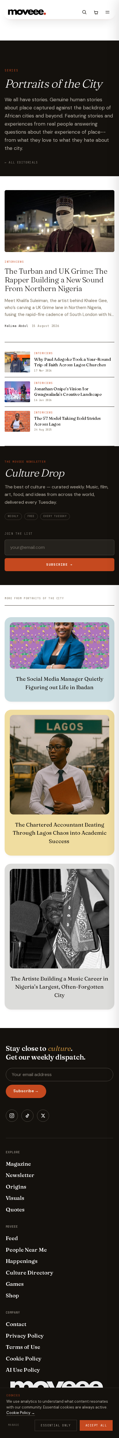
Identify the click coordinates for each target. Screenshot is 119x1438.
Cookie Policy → (20, 1412)
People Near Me (26, 1249)
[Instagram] (12, 1116)
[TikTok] (27, 1116)
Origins (16, 1186)
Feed (12, 1238)
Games (15, 1283)
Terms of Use (23, 1346)
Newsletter (20, 1175)
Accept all (96, 1425)
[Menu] (107, 12)
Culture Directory (29, 1272)
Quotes (15, 1209)
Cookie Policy (24, 1358)
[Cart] (96, 12)
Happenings (22, 1260)
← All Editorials (21, 162)
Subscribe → (59, 564)
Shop (12, 1295)
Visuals (15, 1197)
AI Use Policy (23, 1369)
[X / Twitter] (43, 1116)
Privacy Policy (25, 1335)
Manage (13, 1425)
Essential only (56, 1425)
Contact (16, 1324)
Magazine (18, 1163)
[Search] (84, 12)
